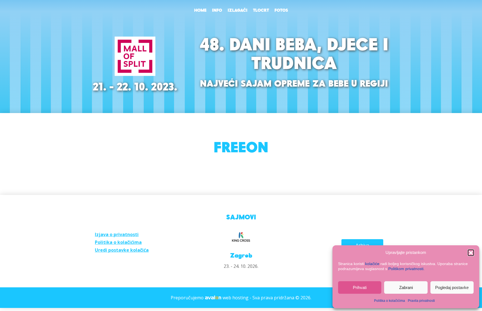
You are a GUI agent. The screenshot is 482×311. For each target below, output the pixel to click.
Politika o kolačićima (389, 301)
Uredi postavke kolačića (122, 250)
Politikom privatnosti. (406, 268)
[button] (471, 252)
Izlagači (237, 11)
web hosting (235, 298)
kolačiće (372, 263)
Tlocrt (261, 11)
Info (217, 11)
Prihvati (360, 287)
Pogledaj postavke (452, 287)
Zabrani (406, 287)
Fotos (281, 11)
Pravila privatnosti (421, 301)
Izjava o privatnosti (117, 234)
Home (200, 11)
